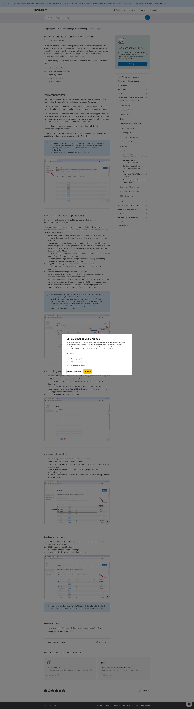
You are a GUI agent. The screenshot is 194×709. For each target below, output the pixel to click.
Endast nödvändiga (74, 371)
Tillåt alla (87, 371)
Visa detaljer (70, 353)
